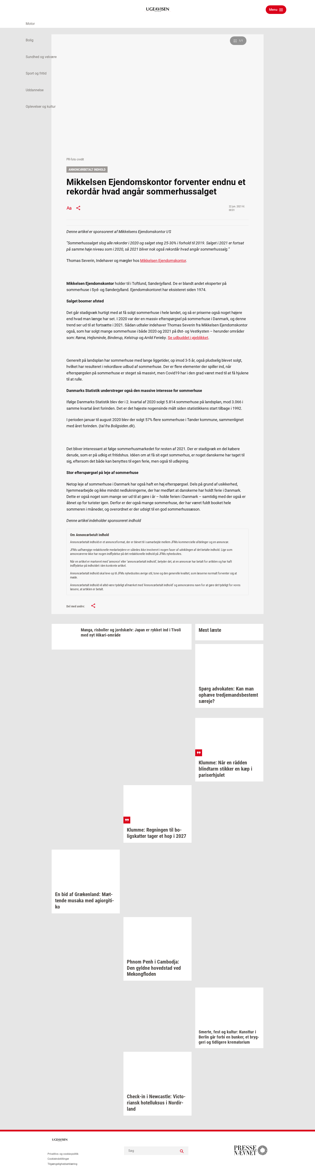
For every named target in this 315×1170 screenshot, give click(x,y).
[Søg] (182, 1150)
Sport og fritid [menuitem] (36, 73)
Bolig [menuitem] (29, 40)
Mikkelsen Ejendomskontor (163, 260)
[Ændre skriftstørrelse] (69, 208)
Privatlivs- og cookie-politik (63, 1153)
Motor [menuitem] (30, 24)
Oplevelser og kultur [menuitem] (41, 107)
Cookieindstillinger (58, 1158)
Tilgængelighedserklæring (62, 1164)
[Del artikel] (78, 208)
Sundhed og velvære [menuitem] (41, 57)
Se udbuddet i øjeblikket (188, 337)
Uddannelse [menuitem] (35, 90)
